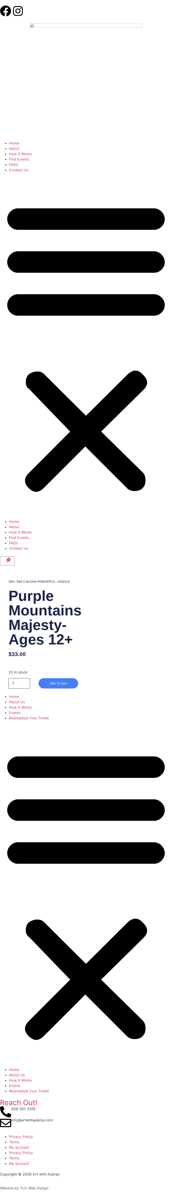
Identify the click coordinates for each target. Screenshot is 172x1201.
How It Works (20, 154)
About (14, 148)
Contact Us (18, 170)
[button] (86, 346)
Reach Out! (18, 1102)
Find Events (19, 159)
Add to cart (58, 683)
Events (14, 712)
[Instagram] (18, 11)
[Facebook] (5, 11)
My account (19, 1147)
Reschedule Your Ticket (29, 718)
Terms (14, 1142)
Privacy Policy (21, 1136)
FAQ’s (13, 164)
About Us (17, 702)
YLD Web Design (34, 1188)
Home (14, 143)
